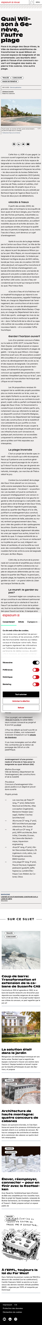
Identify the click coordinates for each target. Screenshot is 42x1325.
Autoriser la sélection (21, 701)
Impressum (7, 1304)
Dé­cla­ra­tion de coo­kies (12, 1312)
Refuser (21, 707)
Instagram (15, 1319)
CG (15, 1304)
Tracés (5, 78)
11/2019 (12, 719)
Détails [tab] (21, 622)
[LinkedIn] (18, 144)
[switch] (36, 670)
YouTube (4, 1319)
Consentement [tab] (9, 622)
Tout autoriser (21, 694)
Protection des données (13, 1308)
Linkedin (10, 1319)
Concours (17, 78)
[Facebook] (14, 144)
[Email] (23, 144)
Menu (38, 2)
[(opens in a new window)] (28, 144)
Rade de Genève (9, 81)
